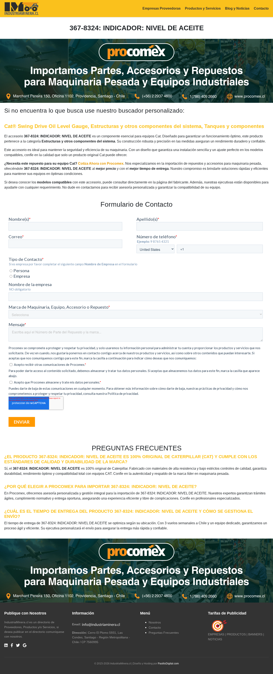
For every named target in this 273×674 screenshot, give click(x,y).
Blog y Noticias (237, 8)
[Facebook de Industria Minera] (12, 645)
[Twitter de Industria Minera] (18, 645)
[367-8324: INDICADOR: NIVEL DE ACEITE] (136, 71)
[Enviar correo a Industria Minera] (101, 624)
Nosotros (155, 622)
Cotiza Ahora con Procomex (100, 163)
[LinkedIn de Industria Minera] (6, 645)
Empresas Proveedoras (161, 8)
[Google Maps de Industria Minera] (24, 645)
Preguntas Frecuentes (164, 632)
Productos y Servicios (203, 8)
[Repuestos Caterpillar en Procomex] (136, 571)
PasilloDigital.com (168, 663)
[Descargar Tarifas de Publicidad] (218, 626)
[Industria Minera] (21, 8)
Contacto (261, 8)
